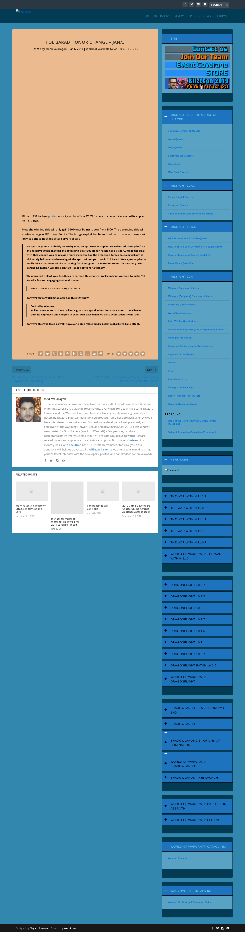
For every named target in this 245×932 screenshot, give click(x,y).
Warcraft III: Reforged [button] (190, 890)
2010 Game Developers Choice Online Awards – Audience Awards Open (136, 508)
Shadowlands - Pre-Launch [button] (194, 777)
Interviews (162, 16)
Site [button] (174, 38)
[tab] (197, 38)
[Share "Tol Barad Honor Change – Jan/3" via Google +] (54, 353)
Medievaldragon (56, 49)
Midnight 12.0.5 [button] (183, 226)
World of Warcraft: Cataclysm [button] (198, 846)
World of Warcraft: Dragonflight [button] (188, 679)
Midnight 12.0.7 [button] (183, 185)
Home (145, 16)
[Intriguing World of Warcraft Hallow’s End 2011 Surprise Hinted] (67, 498)
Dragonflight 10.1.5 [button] (187, 631)
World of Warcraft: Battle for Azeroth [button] (198, 806)
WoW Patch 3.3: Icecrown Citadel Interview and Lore (31, 508)
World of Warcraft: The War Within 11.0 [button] (196, 556)
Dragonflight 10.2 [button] (186, 608)
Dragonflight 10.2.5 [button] (187, 596)
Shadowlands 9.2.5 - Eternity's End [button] (197, 710)
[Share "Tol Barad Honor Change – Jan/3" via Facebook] (41, 353)
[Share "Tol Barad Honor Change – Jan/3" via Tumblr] (61, 353)
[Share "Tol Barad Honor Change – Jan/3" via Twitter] (47, 353)
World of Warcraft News (101, 49)
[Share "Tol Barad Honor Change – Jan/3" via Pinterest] (67, 353)
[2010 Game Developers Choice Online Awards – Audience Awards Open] (138, 491)
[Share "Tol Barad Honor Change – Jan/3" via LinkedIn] (74, 353)
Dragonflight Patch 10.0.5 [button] (193, 665)
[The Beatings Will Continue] (103, 491)
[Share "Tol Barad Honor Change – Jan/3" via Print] (101, 353)
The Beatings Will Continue (98, 507)
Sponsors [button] (179, 460)
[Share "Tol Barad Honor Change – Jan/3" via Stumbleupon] (87, 353)
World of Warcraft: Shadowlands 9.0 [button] (188, 764)
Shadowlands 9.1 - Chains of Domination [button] (195, 743)
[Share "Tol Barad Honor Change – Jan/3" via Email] (94, 353)
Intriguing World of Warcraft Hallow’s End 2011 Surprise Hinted (65, 521)
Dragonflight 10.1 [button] (186, 642)
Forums (221, 16)
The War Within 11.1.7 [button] (188, 519)
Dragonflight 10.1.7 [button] (187, 619)
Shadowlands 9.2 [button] (185, 724)
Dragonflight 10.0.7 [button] (187, 654)
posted (53, 216)
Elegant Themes (39, 928)
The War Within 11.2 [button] (187, 508)
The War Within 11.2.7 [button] (188, 496)
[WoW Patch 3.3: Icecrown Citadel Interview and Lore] (32, 491)
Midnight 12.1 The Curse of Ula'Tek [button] (193, 117)
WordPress (70, 928)
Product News (200, 16)
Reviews (179, 16)
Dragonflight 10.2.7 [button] (187, 585)
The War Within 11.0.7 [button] (188, 542)
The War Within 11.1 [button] (187, 531)
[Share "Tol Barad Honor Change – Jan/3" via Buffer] (81, 353)
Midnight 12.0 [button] (181, 276)
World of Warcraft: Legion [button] (194, 820)
